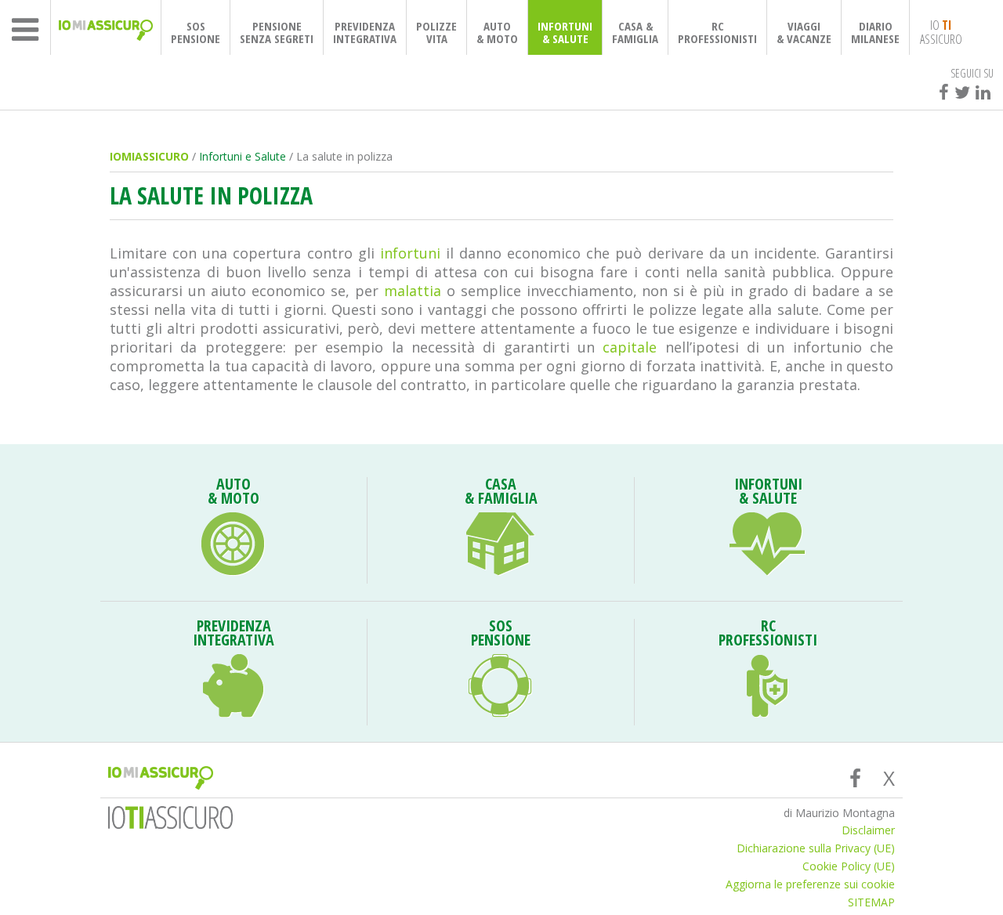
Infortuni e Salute (242, 156)
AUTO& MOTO (497, 32)
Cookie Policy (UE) (848, 866)
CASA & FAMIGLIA (635, 32)
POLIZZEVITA (436, 32)
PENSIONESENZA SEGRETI (276, 32)
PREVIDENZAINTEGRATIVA (364, 32)
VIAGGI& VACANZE (804, 32)
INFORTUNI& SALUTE (565, 32)
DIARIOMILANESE (875, 32)
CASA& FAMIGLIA (501, 492)
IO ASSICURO (941, 31)
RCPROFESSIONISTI (717, 32)
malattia (412, 290)
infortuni (413, 253)
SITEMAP (871, 902)
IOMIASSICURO (149, 156)
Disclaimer (868, 830)
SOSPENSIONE (195, 32)
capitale (630, 347)
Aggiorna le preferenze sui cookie (810, 884)
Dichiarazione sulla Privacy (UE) (816, 848)
